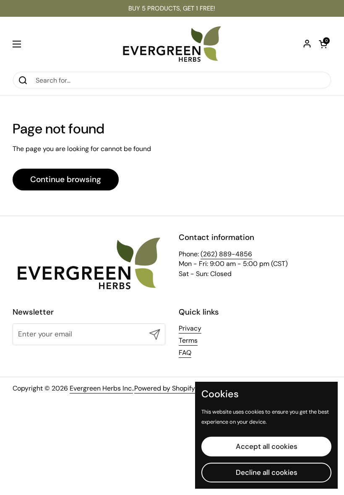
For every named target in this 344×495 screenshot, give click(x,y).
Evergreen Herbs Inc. (101, 388)
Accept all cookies (266, 446)
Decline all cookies (266, 472)
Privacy (190, 328)
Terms (188, 340)
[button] (323, 44)
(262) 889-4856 (226, 254)
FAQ (185, 352)
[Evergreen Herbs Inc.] (172, 44)
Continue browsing (65, 179)
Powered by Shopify (164, 388)
